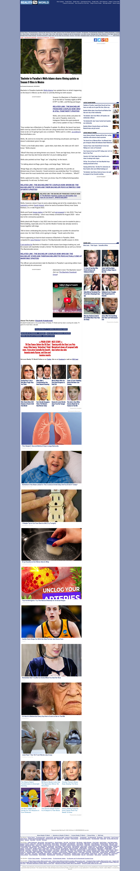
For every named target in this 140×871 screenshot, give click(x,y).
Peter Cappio (94, 245)
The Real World (95, 838)
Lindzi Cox (23, 852)
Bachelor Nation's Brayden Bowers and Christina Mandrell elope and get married (95, 127)
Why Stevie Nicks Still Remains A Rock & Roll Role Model (27, 404)
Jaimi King (49, 853)
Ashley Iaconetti (105, 851)
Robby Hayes (93, 853)
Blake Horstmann (66, 846)
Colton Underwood (32, 842)
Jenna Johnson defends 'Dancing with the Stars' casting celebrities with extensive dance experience (97, 136)
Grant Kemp (114, 853)
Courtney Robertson (92, 849)
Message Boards (107, 3)
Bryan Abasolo (64, 848)
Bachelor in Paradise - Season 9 (46, 37)
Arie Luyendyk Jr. (49, 842)
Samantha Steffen (31, 852)
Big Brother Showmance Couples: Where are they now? (40, 863)
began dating (38, 212)
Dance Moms (26, 34)
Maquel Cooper (33, 847)
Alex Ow (83, 854)
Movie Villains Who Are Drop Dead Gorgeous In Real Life (58, 382)
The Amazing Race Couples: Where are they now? (98, 861)
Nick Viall (66, 842)
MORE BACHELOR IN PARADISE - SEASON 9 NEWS (37, 336)
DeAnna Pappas (104, 843)
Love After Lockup (85, 34)
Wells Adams (48, 90)
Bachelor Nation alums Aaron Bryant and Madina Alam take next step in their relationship (97, 111)
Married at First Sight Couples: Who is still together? (68, 863)
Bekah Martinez (100, 847)
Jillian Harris (87, 843)
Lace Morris (55, 852)
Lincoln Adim (51, 846)
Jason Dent (105, 854)
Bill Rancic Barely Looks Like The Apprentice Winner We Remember (51, 784)
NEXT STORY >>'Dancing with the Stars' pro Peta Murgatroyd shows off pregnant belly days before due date (65, 345)
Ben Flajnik (48, 843)
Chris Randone (76, 846)
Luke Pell (100, 853)
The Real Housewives (42, 35)
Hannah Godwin (113, 844)
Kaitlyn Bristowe (87, 842)
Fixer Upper (46, 34)
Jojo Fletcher (72, 842)
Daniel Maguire (42, 853)
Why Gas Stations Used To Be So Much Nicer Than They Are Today (92, 318)
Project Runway (32, 35)
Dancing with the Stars (36, 34)
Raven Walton (42, 854)
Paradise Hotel (24, 35)
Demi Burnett (43, 846)
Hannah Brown (35, 846)
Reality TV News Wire (114, 1)
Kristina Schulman (37, 851)
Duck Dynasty (115, 837)
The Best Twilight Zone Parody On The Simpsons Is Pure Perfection (30, 810)
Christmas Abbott (76, 854)
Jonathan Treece (76, 853)
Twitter (49, 359)
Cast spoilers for (26, 244)
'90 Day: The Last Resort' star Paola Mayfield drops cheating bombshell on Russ (96, 162)
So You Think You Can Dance (62, 35)
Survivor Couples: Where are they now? (92, 863)
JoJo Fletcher (35, 240)
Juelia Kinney (113, 851)
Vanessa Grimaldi (73, 848)
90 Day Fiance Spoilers (34, 858)
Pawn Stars (67, 838)
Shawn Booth (42, 849)
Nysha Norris (28, 848)
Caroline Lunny (91, 847)
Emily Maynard (40, 843)
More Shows (116, 35)
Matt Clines (111, 854)
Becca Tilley (63, 851)
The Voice (97, 35)
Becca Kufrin (41, 842)
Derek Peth (88, 852)
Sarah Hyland (39, 205)
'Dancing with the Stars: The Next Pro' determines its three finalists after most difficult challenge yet (96, 168)
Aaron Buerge (79, 844)
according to (76, 132)
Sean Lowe (33, 843)
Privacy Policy (91, 835)
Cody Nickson (59, 854)
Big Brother (101, 32)
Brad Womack (63, 843)
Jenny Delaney (41, 847)
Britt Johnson (75, 847)
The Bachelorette (93, 32)
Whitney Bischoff (65, 849)
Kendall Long (116, 846)
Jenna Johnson (24, 854)
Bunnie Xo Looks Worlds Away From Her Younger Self (58, 404)
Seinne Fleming (50, 847)
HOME (21, 37)
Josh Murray (56, 849)
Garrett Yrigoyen (92, 846)
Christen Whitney (66, 853)
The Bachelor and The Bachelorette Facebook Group (80, 858)
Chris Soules (95, 842)
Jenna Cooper (24, 847)
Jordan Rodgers (83, 848)
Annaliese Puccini (37, 848)
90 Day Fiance (24, 32)
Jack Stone (34, 853)
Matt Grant (111, 843)
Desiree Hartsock (24, 843)
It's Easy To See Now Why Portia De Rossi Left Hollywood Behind (91, 270)
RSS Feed (100, 835)
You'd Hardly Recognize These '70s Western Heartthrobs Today (43, 404)
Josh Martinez (90, 854)
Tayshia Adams (104, 844)
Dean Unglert (28, 851)
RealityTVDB (95, 1)
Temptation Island (85, 35)
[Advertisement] (70, 822)
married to (24, 205)
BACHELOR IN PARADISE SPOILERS (58, 333)
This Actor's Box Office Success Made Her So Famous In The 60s (73, 404)
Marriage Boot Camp (96, 34)
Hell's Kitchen (59, 34)
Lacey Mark (28, 853)
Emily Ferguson (78, 851)
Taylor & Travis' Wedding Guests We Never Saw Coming (74, 382)
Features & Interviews (68, 3)
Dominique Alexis (57, 853)
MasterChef (117, 34)
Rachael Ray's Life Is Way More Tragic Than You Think (27, 382)
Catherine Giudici (81, 849)
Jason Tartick (84, 846)
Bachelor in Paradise (76, 32)
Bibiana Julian (83, 847)
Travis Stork (39, 844)
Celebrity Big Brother (109, 32)
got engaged (59, 212)
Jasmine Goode (104, 852)
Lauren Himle (47, 852)
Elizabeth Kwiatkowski (44, 321)
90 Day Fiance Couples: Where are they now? (39, 861)
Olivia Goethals (59, 847)
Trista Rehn (87, 844)
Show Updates (60, 1)
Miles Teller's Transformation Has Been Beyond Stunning (42, 382)
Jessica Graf (67, 854)
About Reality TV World (43, 835)
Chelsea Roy (46, 848)
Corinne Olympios (63, 852)
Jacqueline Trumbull (55, 848)
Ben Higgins (80, 842)
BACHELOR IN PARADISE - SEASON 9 (33, 333)
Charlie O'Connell (47, 844)
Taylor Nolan (81, 852)
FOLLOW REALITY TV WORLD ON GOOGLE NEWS (51, 329)
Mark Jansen (98, 854)
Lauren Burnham (107, 846)
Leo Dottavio (58, 846)
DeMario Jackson (73, 852)
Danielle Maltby (108, 848)
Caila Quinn (70, 851)
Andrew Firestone (71, 844)
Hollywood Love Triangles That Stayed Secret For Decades (109, 294)
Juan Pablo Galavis (112, 842)
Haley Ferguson (87, 851)
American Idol (42, 32)
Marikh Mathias (109, 847)
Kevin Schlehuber (33, 854)
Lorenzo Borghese (30, 844)
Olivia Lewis (86, 245)
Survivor (72, 35)
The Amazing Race (33, 32)
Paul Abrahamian (51, 854)
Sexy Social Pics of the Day (82, 3)
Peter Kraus (49, 849)
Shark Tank (51, 35)
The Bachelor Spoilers (46, 858)
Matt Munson (112, 852)
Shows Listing (116, 3)
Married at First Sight (107, 34)
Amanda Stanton (96, 851)
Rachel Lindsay (59, 842)
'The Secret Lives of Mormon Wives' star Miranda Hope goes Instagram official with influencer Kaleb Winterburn (97, 141)
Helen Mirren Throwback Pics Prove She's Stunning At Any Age (92, 294)
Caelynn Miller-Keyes (25, 846)
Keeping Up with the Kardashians (71, 34)
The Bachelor (85, 32)
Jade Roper (35, 849)
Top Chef (92, 35)
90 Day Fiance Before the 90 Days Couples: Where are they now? (68, 861)
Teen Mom (77, 35)
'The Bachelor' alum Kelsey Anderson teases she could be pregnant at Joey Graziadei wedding (97, 173)
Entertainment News (86, 1)
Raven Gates (95, 852)
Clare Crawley (55, 851)
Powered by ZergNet (75, 408)
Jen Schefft (63, 844)
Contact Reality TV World (78, 835)
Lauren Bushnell (92, 848)
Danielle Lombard (47, 851)
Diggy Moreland (85, 853)
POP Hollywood (103, 1)
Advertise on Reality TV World (61, 835)
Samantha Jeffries (103, 245)
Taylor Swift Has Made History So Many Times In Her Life (109, 270)
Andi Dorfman (103, 842)
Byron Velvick (55, 844)
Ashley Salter (39, 852)
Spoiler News (76, 1)
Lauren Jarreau (67, 847)
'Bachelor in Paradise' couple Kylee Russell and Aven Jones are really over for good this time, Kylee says (96, 106)
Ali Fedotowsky (71, 843)
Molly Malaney (101, 849)
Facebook (62, 359)
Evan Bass (28, 849)
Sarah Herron (107, 853)
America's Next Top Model (63, 32)
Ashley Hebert (55, 843)
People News (68, 1)
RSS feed (75, 359)
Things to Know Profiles (96, 3)
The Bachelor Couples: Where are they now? (88, 862)
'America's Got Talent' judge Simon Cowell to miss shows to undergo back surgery (96, 157)
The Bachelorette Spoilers (59, 858)
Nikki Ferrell (73, 849)
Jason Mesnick (95, 843)
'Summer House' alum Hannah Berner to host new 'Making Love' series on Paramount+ (96, 147)
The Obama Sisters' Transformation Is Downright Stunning (30, 784)
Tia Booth (100, 846)
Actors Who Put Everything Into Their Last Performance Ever (110, 318)
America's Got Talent (51, 32)
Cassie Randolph (95, 844)
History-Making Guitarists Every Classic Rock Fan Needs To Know (70, 810)
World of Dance (104, 35)
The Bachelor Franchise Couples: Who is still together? (62, 862)
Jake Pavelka (79, 843)
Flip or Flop (52, 34)
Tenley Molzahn (110, 849)
